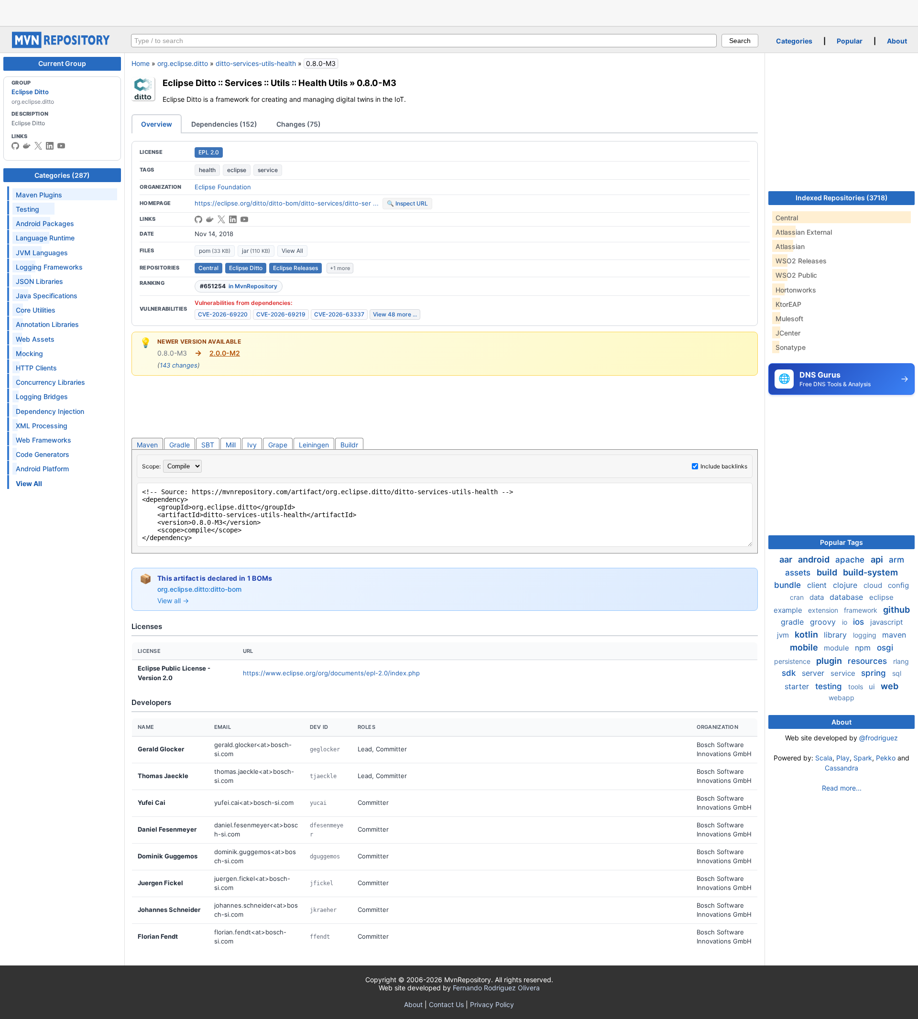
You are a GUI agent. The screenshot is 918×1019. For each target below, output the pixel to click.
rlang (901, 661)
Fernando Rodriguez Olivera (496, 988)
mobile (805, 647)
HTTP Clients (36, 368)
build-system (870, 572)
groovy (824, 622)
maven (894, 635)
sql (896, 673)
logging (865, 635)
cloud (873, 585)
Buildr (349, 445)
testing (829, 686)
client (818, 585)
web (889, 686)
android (814, 559)
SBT (207, 445)
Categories (794, 41)
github (896, 610)
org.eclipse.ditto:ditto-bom (199, 589)
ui (873, 686)
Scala (823, 758)
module (837, 647)
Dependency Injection (50, 411)
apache (851, 559)
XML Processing (41, 426)
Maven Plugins (39, 195)
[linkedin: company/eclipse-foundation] (50, 146)
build (828, 572)
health (207, 169)
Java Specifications (46, 296)
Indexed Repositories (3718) (842, 198)
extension (824, 610)
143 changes (178, 365)
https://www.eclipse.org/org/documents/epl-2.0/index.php (331, 673)
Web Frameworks (43, 440)
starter (798, 686)
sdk (790, 673)
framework (861, 610)
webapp (841, 698)
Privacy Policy (492, 1004)
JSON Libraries (39, 281)
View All (292, 250)
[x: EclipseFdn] (38, 146)
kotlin (807, 634)
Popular (850, 41)
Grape (277, 445)
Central (208, 267)
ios (859, 622)
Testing (27, 209)
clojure (846, 585)
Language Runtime (45, 238)
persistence (793, 661)
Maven (147, 445)
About (897, 41)
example (789, 610)
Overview (156, 124)
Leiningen (314, 445)
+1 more (340, 268)
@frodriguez (878, 738)
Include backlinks (723, 466)
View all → (173, 600)
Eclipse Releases (295, 267)
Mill (231, 445)
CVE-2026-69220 (223, 314)
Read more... (842, 788)
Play (843, 758)
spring (874, 673)
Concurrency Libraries (50, 382)
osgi (885, 647)
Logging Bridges (42, 396)
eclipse (236, 169)
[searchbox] (424, 40)
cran (798, 597)
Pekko (886, 758)
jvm (784, 635)
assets (799, 572)
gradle (793, 622)
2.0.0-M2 (224, 353)
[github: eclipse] (15, 146)
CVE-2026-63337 (339, 314)
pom (214, 250)
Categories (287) (62, 175)
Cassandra (841, 768)
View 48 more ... (395, 314)
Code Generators (42, 454)
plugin (830, 661)
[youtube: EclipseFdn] (61, 146)
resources (868, 661)
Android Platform (42, 469)
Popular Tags (841, 542)
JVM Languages (42, 253)
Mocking (29, 353)
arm (896, 559)
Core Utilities (35, 310)
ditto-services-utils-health (256, 63)
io (845, 622)
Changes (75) (298, 124)
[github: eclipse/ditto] (198, 219)
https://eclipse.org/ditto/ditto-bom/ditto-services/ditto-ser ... (287, 203)
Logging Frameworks (49, 267)
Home (140, 63)
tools (856, 687)
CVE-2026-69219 (281, 314)
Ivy (252, 445)
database (847, 597)
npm (864, 647)
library (836, 635)
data (817, 597)
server (814, 673)
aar (786, 559)
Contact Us (446, 1004)
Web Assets (35, 339)
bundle (788, 585)
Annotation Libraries (47, 324)
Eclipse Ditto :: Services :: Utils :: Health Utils (255, 82)
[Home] (62, 46)
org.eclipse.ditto (182, 63)
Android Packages (45, 223)
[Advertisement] (459, 12)
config (898, 585)
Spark (862, 758)
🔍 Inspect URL (407, 203)
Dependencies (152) (224, 124)
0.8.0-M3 (376, 82)
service (268, 169)
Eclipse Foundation (223, 187)
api (878, 559)
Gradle (179, 445)
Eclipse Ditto (30, 92)
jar (256, 250)
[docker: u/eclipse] (27, 146)
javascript (886, 622)
